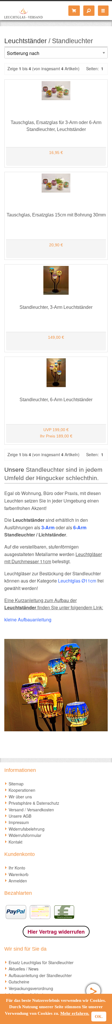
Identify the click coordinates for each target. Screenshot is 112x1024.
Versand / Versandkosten (31, 809)
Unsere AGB (20, 816)
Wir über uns (20, 797)
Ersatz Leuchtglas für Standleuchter (41, 962)
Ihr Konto (17, 868)
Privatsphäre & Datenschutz (34, 803)
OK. (99, 1016)
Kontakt (15, 842)
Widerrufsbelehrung (27, 829)
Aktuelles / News (23, 969)
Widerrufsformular (25, 835)
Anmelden (18, 881)
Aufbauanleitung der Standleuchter (40, 975)
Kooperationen (22, 790)
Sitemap (16, 784)
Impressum (19, 822)
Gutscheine (19, 982)
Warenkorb (18, 874)
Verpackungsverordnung (31, 988)
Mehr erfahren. (74, 1013)
